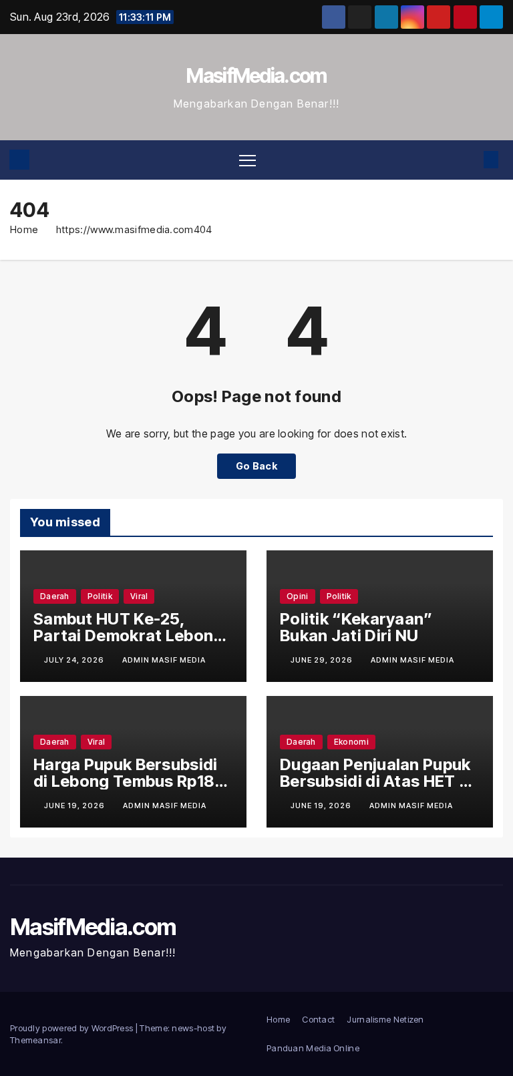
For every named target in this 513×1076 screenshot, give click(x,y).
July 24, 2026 (75, 660)
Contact (318, 1019)
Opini (298, 596)
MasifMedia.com (256, 75)
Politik (100, 596)
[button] (470, 159)
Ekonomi (351, 742)
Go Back (256, 466)
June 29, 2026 (323, 660)
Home (24, 229)
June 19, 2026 (75, 805)
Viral (139, 596)
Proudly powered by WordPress (73, 1028)
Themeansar (35, 1040)
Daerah (54, 596)
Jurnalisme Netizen (385, 1019)
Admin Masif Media (164, 660)
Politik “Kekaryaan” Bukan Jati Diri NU (356, 627)
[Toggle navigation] (247, 160)
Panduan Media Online (313, 1048)
